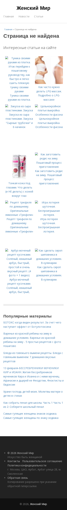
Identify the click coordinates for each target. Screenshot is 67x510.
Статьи (38, 16)
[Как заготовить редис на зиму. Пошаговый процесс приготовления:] (49, 166)
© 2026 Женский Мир (20, 453)
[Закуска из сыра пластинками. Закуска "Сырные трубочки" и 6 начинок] (19, 110)
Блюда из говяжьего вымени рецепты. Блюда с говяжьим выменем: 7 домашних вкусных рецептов (33, 357)
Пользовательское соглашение (42, 461)
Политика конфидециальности (26, 465)
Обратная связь (17, 477)
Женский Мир (33, 7)
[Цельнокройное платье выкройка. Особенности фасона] (49, 114)
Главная (8, 16)
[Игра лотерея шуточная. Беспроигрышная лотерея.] (49, 215)
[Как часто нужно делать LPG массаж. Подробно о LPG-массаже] (49, 83)
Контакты (13, 461)
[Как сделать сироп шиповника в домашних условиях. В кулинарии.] (49, 263)
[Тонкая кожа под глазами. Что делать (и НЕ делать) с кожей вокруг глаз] (19, 179)
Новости (23, 16)
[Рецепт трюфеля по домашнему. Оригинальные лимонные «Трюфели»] (19, 215)
